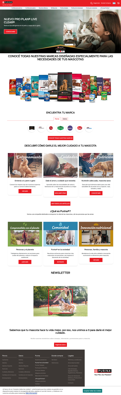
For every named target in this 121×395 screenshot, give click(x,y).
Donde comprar (57, 356)
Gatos (65, 119)
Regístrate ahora (60, 344)
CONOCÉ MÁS (96, 193)
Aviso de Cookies (73, 366)
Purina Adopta (64, 8)
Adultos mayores (7, 366)
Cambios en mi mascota (9, 375)
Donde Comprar (106, 3)
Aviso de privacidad (73, 363)
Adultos (4, 363)
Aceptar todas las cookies (92, 391)
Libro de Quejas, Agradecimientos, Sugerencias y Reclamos (75, 370)
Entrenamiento (6, 378)
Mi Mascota (54, 8)
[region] (60, 391)
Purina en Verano (40, 370)
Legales (71, 356)
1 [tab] (58, 51)
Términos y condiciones (74, 359)
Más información (31, 393)
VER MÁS (25, 191)
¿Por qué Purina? (104, 8)
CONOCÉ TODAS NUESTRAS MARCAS (60, 138)
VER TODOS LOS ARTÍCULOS (60, 203)
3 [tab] (62, 51)
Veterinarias (55, 363)
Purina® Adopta (39, 365)
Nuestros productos (41, 359)
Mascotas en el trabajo (41, 375)
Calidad (37, 384)
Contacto (70, 383)
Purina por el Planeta (41, 368)
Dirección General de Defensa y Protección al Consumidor (75, 377)
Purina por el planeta (91, 8)
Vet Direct (54, 359)
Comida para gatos (30, 8)
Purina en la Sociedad (77, 8)
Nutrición (5, 369)
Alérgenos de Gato (40, 373)
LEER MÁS (25, 262)
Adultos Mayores (23, 366)
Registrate (96, 3)
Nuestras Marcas (43, 8)
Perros (57, 119)
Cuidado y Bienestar (8, 372)
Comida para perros (17, 8)
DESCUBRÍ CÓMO (60, 193)
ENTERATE (60, 262)
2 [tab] (60, 51)
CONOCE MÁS (10, 31)
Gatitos (21, 359)
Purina (37, 356)
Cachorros (5, 359)
